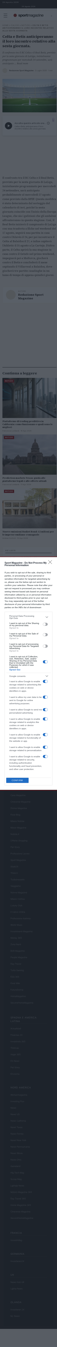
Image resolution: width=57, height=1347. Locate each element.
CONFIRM (17, 780)
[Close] (51, 563)
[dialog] (28, 673)
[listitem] (28, 617)
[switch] (45, 624)
